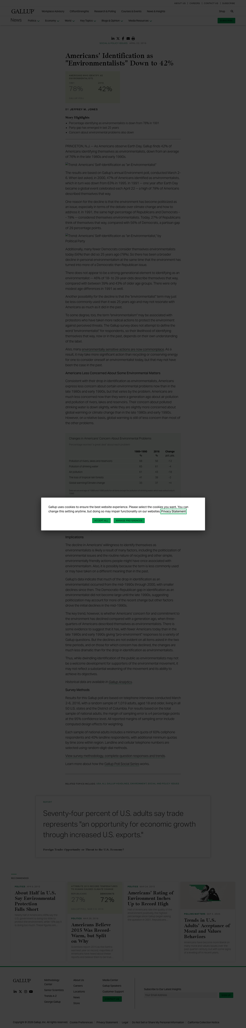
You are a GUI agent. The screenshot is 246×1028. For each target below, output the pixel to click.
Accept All (101, 520)
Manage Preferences (129, 520)
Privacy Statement (173, 511)
